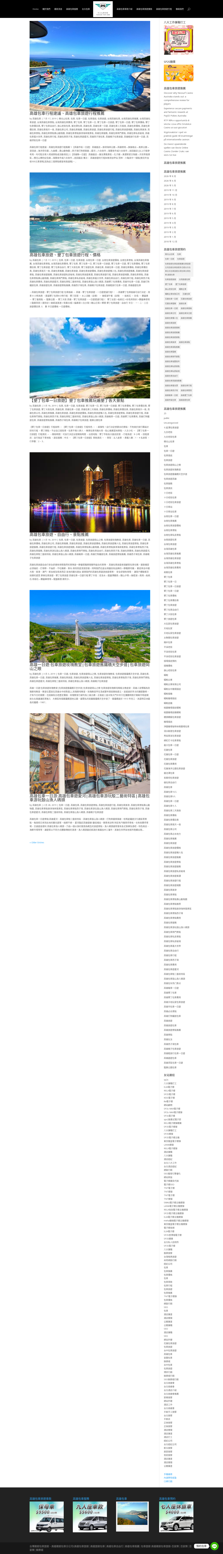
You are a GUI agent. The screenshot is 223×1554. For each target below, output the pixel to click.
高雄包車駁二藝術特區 (70, 281)
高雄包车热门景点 (172, 983)
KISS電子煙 (169, 1097)
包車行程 (168, 1285)
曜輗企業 (182, 289)
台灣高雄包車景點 (45, 122)
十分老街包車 (170, 497)
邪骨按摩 (168, 1397)
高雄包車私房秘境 (135, 133)
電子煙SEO (169, 1184)
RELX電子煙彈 (170, 1148)
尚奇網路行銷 (170, 1260)
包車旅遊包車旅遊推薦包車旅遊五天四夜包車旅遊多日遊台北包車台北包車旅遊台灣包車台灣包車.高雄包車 (178, 269)
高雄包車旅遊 (89, 129)
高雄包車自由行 (112, 278)
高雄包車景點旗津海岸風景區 (80, 133)
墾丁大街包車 (73, 267)
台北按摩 (168, 1415)
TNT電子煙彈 (170, 1296)
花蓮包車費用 (170, 763)
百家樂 (175, 1546)
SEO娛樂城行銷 (171, 1379)
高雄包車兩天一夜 (45, 129)
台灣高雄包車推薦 (129, 118)
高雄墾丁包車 (186, 395)
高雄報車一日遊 (112, 416)
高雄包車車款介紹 (124, 9)
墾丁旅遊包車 (87, 267)
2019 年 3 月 (170, 227)
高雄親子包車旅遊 (114, 136)
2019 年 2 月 (170, 232)
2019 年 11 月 (170, 190)
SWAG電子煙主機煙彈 (174, 1202)
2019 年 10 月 (170, 194)
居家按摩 (168, 1451)
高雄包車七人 (170, 805)
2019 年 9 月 (170, 199)
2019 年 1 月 (170, 236)
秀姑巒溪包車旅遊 (172, 735)
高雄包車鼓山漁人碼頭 (92, 281)
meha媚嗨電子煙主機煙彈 (176, 1220)
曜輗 (166, 675)
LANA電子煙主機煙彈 (174, 1206)
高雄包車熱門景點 (117, 133)
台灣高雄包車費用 (63, 122)
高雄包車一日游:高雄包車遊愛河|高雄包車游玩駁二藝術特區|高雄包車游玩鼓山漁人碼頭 (90, 797)
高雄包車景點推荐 (172, 903)
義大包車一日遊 (171, 745)
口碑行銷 (168, 1481)
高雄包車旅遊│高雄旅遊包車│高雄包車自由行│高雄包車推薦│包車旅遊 (112, 1546)
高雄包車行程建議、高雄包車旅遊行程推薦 (67, 113)
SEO (166, 1307)
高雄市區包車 (170, 400)
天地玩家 (168, 628)
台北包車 (86, 9)
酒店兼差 (168, 1314)
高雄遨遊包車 (134, 285)
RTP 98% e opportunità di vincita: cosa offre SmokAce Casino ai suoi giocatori (177, 124)
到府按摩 (168, 1455)
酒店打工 (168, 1437)
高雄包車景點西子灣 (138, 547)
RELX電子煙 (169, 1090)
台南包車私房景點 (172, 534)
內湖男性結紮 (170, 1477)
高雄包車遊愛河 (81, 136)
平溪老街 (168, 647)
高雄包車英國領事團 (173, 380)
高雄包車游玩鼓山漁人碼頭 (56, 550)
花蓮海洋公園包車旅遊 (174, 768)
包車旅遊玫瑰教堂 (112, 539)
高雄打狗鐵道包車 (99, 554)
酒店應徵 (168, 1317)
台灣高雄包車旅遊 (172, 558)
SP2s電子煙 (169, 1115)
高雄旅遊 (168, 1020)
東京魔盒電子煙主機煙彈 (175, 1224)
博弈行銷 (168, 1372)
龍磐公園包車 (96, 420)
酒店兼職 (168, 1151)
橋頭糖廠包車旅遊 (172, 717)
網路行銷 (168, 1169)
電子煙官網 (169, 1227)
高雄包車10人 (170, 791)
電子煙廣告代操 (171, 1180)
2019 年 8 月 (170, 204)
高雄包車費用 (36, 281)
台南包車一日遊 (93, 260)
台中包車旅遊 (170, 1350)
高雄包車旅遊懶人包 (106, 270)
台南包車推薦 (170, 520)
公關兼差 (168, 1321)
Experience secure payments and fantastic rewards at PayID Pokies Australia (178, 112)
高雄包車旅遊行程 (164, 9)
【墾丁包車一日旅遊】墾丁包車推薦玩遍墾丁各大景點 (77, 400)
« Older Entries (37, 842)
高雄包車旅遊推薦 (126, 270)
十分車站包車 (170, 511)
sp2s (166, 1079)
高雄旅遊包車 (45, 285)
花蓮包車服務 (170, 303)
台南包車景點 (126, 260)
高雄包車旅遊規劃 (123, 129)
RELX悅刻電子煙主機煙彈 (176, 1209)
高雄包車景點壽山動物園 (53, 133)
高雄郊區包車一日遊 (173, 1062)
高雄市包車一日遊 (131, 281)
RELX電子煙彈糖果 (173, 1123)
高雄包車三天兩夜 (117, 125)
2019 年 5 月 (170, 218)
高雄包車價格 (133, 125)
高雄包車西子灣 (64, 136)
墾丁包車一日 (89, 122)
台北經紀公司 (170, 1444)
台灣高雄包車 (113, 118)
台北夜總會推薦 (171, 1393)
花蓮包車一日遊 (171, 299)
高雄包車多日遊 (185, 313)
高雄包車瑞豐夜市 (172, 361)
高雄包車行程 (50, 136)
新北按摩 (168, 1447)
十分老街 (168, 492)
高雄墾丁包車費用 (113, 281)
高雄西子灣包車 (97, 136)
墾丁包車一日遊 (122, 122)
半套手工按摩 (170, 1411)
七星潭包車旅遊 (171, 427)
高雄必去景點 (170, 1011)
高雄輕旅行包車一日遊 (134, 136)
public (166, 418)
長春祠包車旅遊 (171, 777)
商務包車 (168, 572)
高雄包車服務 (72, 9)
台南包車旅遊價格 (110, 260)
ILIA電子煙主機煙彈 (173, 1216)
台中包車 (168, 1364)
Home (36, 9)
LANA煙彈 (169, 1144)
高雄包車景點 (136, 274)
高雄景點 (168, 1034)
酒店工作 (168, 1404)
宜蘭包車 (168, 1357)
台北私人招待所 (171, 1242)
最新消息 (58, 9)
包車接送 (92, 118)
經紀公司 (168, 1263)
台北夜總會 (169, 1382)
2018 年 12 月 (170, 241)
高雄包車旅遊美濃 (84, 274)
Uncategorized (171, 422)
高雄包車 (36, 118)
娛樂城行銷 (169, 1375)
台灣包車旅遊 (170, 544)
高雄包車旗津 (140, 129)
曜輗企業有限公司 (172, 294)
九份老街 (168, 432)
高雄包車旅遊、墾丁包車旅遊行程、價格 (65, 255)
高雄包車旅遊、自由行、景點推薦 (59, 534)
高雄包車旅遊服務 (43, 274)
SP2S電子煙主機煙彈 (174, 1213)
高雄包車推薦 (75, 129)
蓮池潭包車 (76, 125)
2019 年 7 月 (170, 208)
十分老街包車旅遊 (172, 502)
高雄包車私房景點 (172, 366)
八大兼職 (168, 1155)
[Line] (214, 1546)
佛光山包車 (64, 118)
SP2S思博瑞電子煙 (173, 1235)
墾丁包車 (78, 122)
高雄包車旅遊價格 (144, 9)
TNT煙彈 (168, 1191)
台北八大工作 (170, 1162)
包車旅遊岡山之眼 (94, 539)
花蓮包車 (186, 294)
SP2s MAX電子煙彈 (173, 1112)
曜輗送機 (168, 703)
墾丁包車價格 (138, 122)
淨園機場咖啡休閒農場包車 (176, 726)
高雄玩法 (168, 1039)
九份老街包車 (170, 436)
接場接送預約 (170, 660)
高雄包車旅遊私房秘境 (63, 274)
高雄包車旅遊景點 (116, 412)
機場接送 (168, 721)
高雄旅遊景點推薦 (61, 285)
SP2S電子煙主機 (171, 1137)
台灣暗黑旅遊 (170, 1256)
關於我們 (46, 9)
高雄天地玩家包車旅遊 (174, 1002)
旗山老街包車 (63, 125)
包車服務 (168, 483)
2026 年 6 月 (170, 180)
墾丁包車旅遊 (43, 267)
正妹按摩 (168, 1422)
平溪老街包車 (170, 651)
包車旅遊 (102, 118)
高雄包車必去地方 (172, 833)
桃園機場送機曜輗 (172, 712)
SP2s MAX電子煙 (172, 1108)
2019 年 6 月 (170, 213)
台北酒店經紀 (170, 1166)
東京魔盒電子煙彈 (172, 1141)
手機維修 (168, 1474)
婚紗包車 (168, 642)
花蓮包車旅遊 (186, 299)
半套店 (167, 1418)
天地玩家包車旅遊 (172, 633)
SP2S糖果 (168, 1238)
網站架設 (168, 1177)
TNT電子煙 (169, 1188)
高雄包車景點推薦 (172, 347)
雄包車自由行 (170, 782)
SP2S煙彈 (168, 1133)
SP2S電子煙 (169, 1094)
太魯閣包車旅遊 (171, 637)
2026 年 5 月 (170, 185)
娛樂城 (167, 1361)
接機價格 (168, 665)
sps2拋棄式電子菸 (172, 1119)
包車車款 (168, 1281)
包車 (73, 118)
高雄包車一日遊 (100, 125)
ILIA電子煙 (169, 1086)
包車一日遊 (81, 118)
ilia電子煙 (168, 1101)
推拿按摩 (168, 1253)
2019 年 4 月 (170, 222)
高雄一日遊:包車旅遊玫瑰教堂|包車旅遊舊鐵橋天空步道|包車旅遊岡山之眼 (90, 666)
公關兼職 (168, 1325)
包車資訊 (168, 488)
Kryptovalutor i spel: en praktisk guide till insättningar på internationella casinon (178, 136)
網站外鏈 (168, 1339)
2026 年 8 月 (170, 176)
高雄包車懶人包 (171, 318)
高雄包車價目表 (120, 409)
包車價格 (168, 1274)
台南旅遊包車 (170, 539)
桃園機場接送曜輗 (172, 707)
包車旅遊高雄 (170, 279)
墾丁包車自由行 (48, 125)
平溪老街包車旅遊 (172, 656)
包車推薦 (168, 1271)
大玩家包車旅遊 (171, 623)
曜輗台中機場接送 (172, 689)
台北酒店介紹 (170, 1390)
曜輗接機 (168, 693)
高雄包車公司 (61, 129)
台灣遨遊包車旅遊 (39, 1546)
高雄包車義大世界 (94, 278)
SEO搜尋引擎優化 (172, 1173)
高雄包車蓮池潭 (171, 385)
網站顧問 (168, 1105)
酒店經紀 (168, 1159)
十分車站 (168, 506)
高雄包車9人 (170, 796)
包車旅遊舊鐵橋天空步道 (127, 673)
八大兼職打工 (170, 1083)
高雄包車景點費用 (172, 917)
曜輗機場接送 (170, 698)
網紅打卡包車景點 (172, 740)
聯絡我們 (180, 9)
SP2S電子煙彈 (170, 1126)
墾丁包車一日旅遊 (105, 122)
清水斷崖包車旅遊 (172, 731)
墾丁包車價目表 (139, 405)
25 (165, 413)
